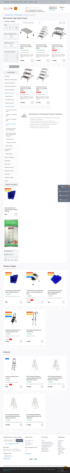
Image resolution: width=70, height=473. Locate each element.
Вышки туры (7, 164)
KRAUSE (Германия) (18, 14)
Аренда (6, 180)
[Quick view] (17, 189)
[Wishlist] (17, 192)
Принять (62, 470)
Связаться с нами (61, 448)
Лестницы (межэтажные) (10, 86)
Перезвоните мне (6, 458)
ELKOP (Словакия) (10, 103)
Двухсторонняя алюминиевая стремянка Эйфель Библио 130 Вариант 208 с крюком (33, 378)
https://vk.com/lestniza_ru (26, 450)
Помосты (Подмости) (9, 157)
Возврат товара (61, 449)
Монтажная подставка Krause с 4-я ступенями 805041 (41, 88)
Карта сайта (60, 451)
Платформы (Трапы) (9, 14)
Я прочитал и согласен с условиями (12, 444)
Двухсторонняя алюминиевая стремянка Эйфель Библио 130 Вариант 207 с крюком (55, 378)
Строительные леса (9, 167)
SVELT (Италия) (9, 153)
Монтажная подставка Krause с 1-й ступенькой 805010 (26, 46)
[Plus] (32, 65)
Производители (61, 452)
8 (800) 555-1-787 (53, 8)
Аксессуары (7, 174)
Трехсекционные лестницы (46, 442)
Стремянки (7, 76)
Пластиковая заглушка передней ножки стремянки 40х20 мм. (11, 209)
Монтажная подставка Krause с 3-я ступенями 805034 (25, 88)
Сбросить (6, 66)
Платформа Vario (10, 139)
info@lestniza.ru (28, 444)
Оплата (59, 445)
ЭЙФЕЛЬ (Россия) (44, 449)
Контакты (60, 443)
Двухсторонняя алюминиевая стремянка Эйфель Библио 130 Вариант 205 (33, 416)
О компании (60, 446)
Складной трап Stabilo (11, 142)
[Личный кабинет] (64, 200)
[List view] (60, 22)
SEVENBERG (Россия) (45, 446)
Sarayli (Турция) (9, 145)
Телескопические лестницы (46, 445)
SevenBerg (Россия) (10, 99)
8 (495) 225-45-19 (53, 7)
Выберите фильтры (14, 66)
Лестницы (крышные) (9, 89)
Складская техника (9, 170)
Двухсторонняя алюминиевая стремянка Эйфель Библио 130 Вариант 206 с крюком (12, 416)
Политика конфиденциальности (14, 443)
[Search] (26, 7)
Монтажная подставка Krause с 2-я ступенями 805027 (57, 46)
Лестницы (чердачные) (10, 83)
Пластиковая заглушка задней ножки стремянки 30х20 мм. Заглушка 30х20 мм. (55, 292)
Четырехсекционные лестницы (47, 443)
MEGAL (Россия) (9, 96)
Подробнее (8, 470)
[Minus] (22, 65)
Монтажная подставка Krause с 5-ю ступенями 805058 (41, 46)
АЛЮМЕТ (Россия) (45, 451)
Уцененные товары (9, 177)
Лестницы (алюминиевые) (11, 79)
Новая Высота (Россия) (8, 150)
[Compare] (17, 194)
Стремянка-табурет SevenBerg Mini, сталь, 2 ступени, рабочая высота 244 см (34, 292)
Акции (59, 454)
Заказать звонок (52, 9)
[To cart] (16, 214)
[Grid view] (64, 22)
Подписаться (19, 440)
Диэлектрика (7, 160)
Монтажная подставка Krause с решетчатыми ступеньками (11, 134)
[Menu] (15, 8)
